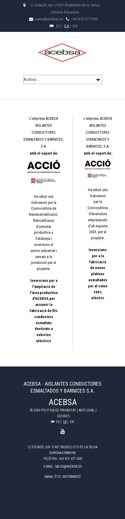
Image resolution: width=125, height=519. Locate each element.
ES (58, 26)
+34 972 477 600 (84, 19)
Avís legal (87, 410)
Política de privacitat (59, 410)
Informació (72, 477)
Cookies (63, 416)
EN (75, 26)
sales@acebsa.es (48, 19)
